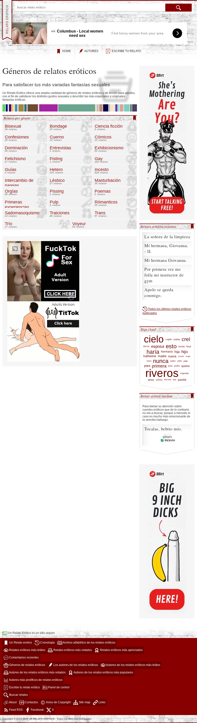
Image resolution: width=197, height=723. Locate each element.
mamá (172, 356)
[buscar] (178, 8)
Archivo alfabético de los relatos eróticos (88, 642)
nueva (149, 361)
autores (91, 51)
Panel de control (58, 687)
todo (174, 380)
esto (171, 346)
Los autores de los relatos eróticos (75, 665)
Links (101, 702)
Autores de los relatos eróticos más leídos (132, 665)
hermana (167, 351)
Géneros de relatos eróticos (26, 665)
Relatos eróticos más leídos (26, 650)
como (176, 339)
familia (181, 346)
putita (177, 366)
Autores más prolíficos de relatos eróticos (35, 680)
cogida (168, 339)
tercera (167, 379)
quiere (185, 366)
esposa (157, 346)
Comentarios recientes (23, 657)
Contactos (31, 702)
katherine (149, 356)
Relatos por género (17, 118)
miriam (181, 356)
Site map (84, 702)
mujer (188, 356)
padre (179, 361)
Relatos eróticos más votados (72, 650)
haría (153, 352)
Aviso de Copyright (58, 702)
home (66, 51)
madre (162, 356)
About (12, 702)
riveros (162, 373)
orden (173, 361)
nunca (160, 361)
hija (177, 352)
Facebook (37, 709)
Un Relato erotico (20, 642)
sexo (151, 379)
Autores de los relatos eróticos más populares (103, 672)
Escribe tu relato (126, 51)
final (188, 346)
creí (186, 339)
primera (159, 366)
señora (159, 380)
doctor (146, 346)
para (147, 366)
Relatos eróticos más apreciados (121, 650)
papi (186, 361)
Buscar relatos (18, 695)
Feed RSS (15, 709)
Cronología (47, 642)
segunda (184, 373)
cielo (154, 339)
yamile (182, 379)
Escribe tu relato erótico (24, 687)
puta (170, 366)
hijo (184, 352)
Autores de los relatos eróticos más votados (37, 672)
